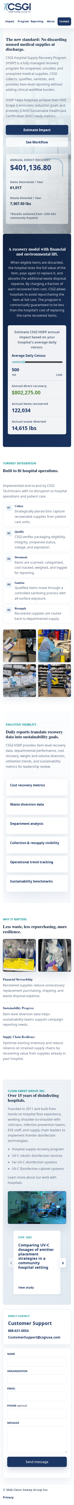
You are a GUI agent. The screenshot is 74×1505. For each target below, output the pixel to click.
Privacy (8, 1497)
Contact (64, 21)
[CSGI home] (18, 8)
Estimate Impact (37, 130)
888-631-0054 (18, 1330)
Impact (9, 21)
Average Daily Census (29, 355)
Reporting (37, 21)
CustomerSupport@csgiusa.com (34, 1337)
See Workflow (37, 142)
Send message (37, 1462)
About (50, 21)
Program (23, 21)
